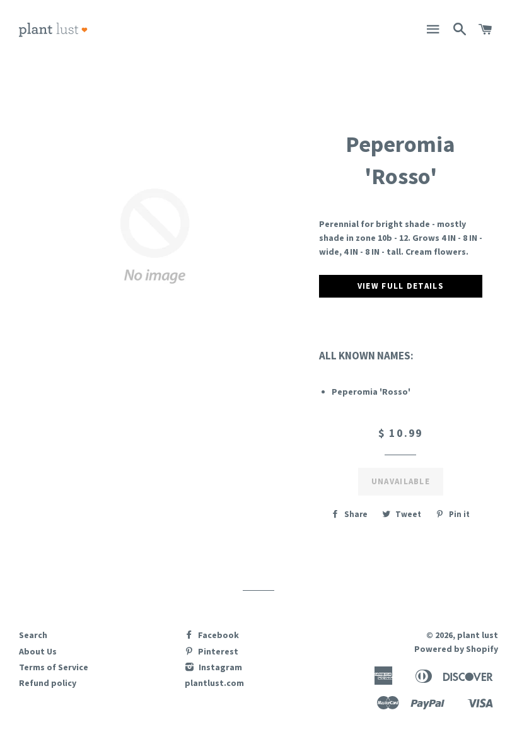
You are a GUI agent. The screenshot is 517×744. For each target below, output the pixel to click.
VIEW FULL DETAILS (400, 286)
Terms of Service (53, 667)
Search (33, 635)
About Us (38, 651)
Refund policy (47, 683)
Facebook (217, 635)
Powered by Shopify (456, 648)
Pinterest (217, 651)
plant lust (477, 635)
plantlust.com (214, 683)
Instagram (219, 667)
